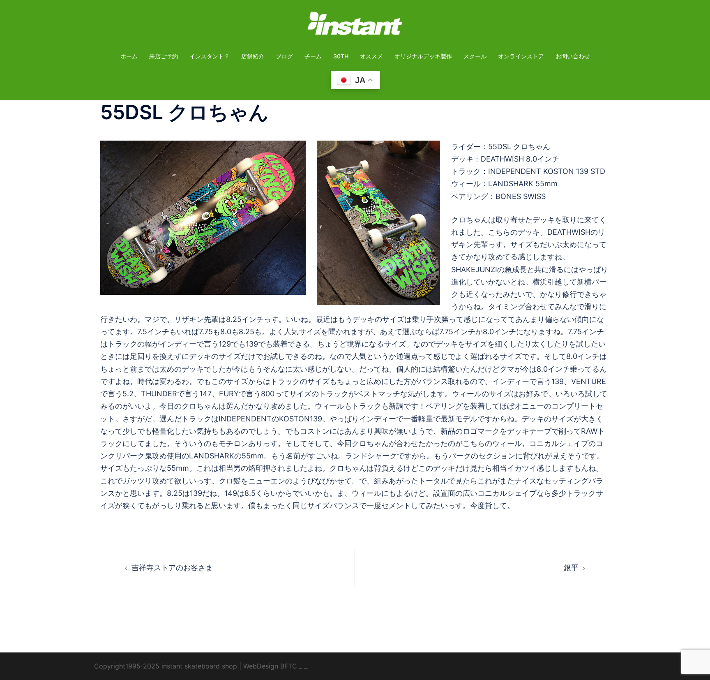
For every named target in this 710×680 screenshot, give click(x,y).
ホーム (129, 56)
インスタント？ (209, 56)
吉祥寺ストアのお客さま (172, 567)
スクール (474, 56)
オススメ (371, 56)
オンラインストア (521, 56)
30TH (340, 56)
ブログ (284, 56)
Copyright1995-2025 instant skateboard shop (165, 666)
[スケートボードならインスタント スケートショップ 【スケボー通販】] (355, 26)
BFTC (288, 666)
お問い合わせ (573, 56)
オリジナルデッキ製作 (423, 56)
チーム (313, 56)
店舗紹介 (252, 56)
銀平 (571, 567)
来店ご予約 (163, 56)
